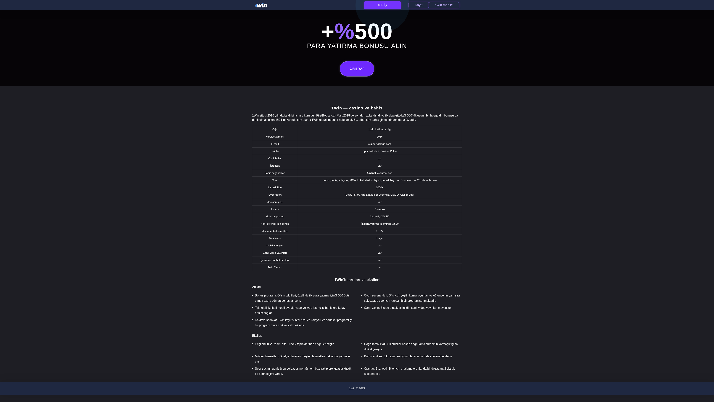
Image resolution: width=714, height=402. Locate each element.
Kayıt (418, 5)
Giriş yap (357, 68)
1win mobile (444, 5)
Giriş (382, 5)
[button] (707, 386)
